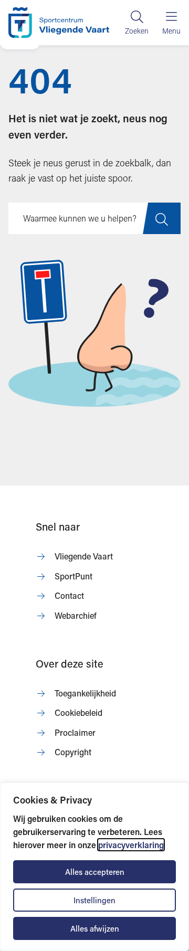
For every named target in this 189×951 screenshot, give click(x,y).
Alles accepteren (94, 872)
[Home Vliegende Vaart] (58, 22)
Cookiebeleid (78, 712)
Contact (69, 595)
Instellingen (95, 900)
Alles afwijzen (94, 928)
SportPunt (73, 576)
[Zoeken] (137, 22)
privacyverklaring (131, 844)
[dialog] (94, 867)
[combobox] (94, 218)
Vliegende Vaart (84, 556)
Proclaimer (75, 732)
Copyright (73, 751)
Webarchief (76, 615)
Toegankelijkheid (85, 693)
